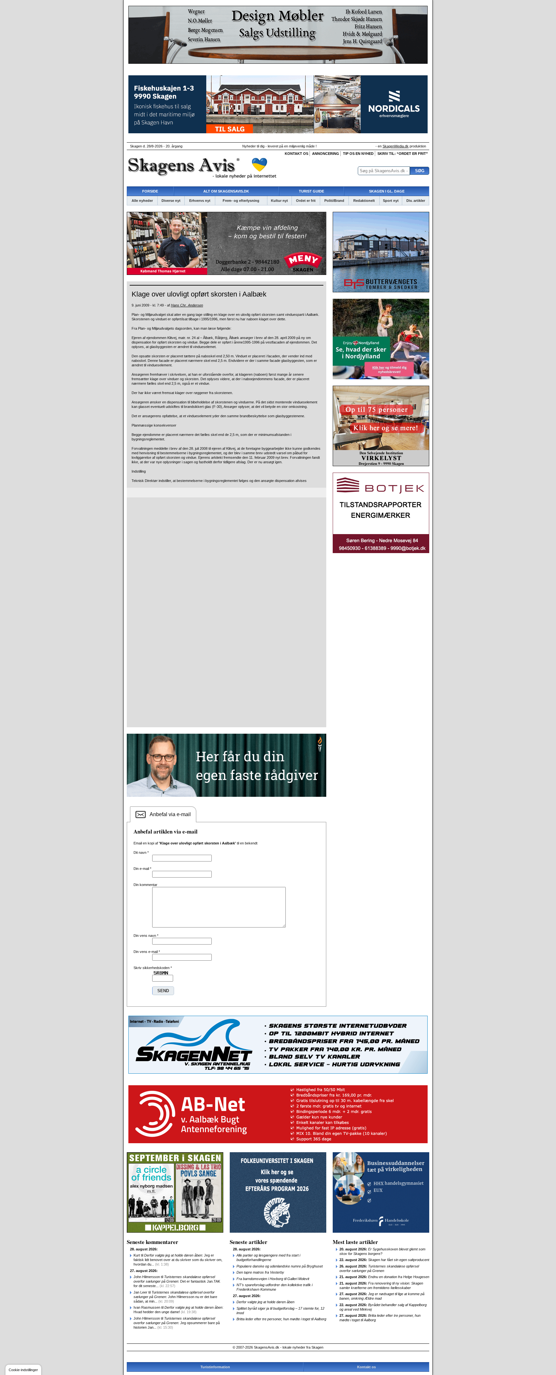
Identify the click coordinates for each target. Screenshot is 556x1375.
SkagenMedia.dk (396, 146)
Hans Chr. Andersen (187, 305)
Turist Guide (311, 191)
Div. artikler (415, 200)
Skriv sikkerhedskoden (153, 968)
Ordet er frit (306, 200)
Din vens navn (146, 935)
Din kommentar (145, 885)
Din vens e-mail (147, 952)
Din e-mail (142, 869)
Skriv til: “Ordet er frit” (402, 153)
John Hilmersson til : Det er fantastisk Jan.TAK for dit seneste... (177, 1281)
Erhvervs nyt (199, 200)
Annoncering (325, 153)
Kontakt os (296, 153)
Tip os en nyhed (358, 153)
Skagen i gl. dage (386, 191)
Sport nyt (391, 200)
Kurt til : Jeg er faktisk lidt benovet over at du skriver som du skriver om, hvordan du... (178, 1259)
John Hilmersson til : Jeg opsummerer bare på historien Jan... (177, 1322)
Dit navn (141, 852)
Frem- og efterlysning (241, 200)
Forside (150, 191)
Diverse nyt (171, 200)
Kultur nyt (279, 200)
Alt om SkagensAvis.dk (226, 191)
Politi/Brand (334, 200)
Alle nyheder (142, 200)
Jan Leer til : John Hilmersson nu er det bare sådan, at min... (175, 1296)
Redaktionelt (364, 200)
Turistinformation (215, 1367)
